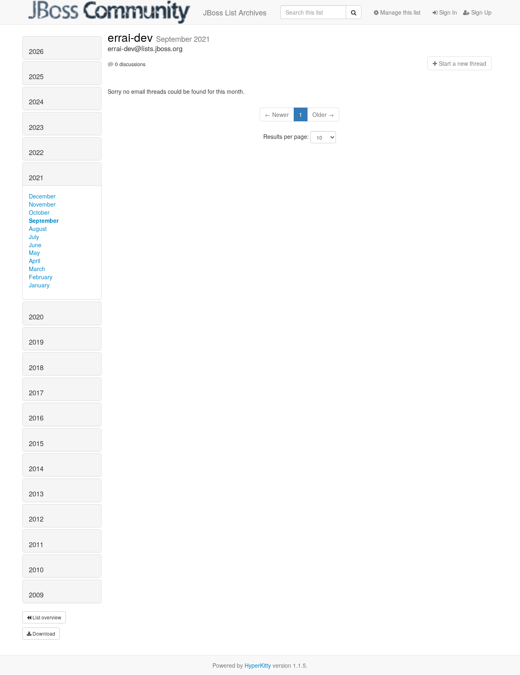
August (38, 228)
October (39, 212)
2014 (36, 468)
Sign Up (481, 12)
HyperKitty (258, 665)
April (34, 261)
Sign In (447, 12)
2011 (36, 544)
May (34, 252)
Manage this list (399, 12)
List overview (46, 617)
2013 (36, 493)
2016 (36, 418)
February (40, 277)
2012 (36, 519)
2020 (36, 316)
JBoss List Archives (234, 12)
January (39, 285)
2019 (36, 342)
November (42, 204)
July (34, 237)
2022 (36, 152)
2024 (36, 101)
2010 (36, 569)
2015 (36, 443)
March (37, 269)
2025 (36, 76)
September (43, 220)
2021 (36, 177)
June (35, 245)
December (42, 196)
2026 (36, 51)
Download (43, 633)
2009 (36, 595)
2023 (36, 127)
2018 (36, 367)
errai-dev (132, 37)
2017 (36, 392)
